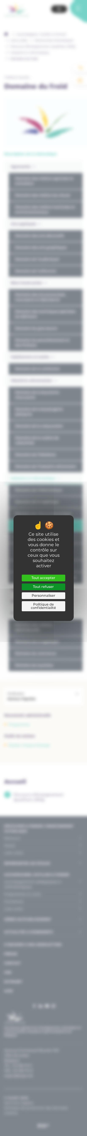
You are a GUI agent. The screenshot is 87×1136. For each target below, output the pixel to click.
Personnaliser (43, 596)
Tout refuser (43, 587)
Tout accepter (43, 578)
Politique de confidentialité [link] (43, 606)
